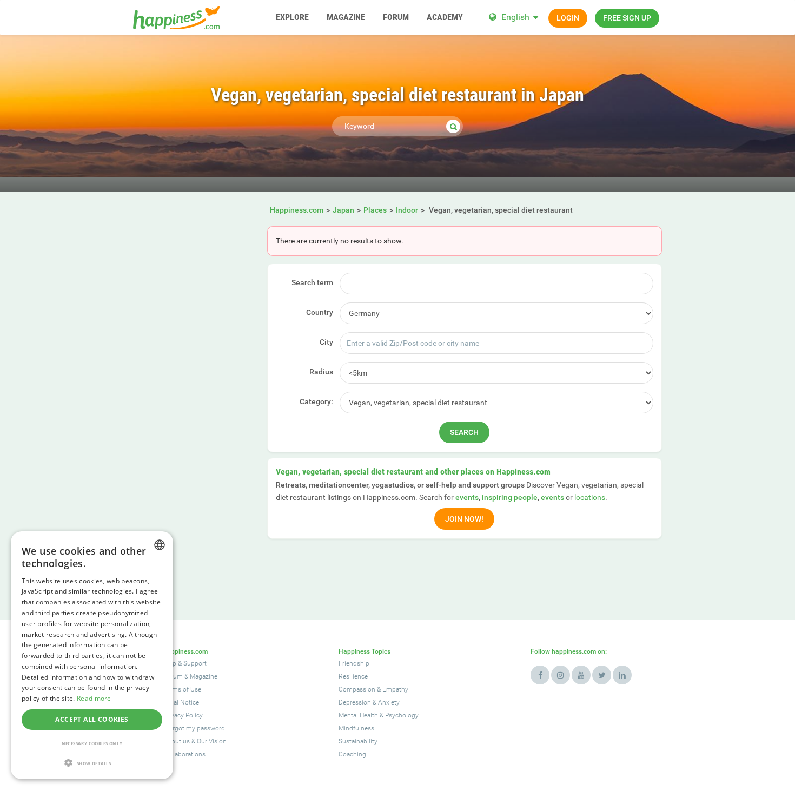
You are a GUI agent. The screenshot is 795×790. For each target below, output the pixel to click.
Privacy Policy (183, 715)
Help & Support (185, 663)
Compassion (357, 689)
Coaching (352, 754)
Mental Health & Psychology (379, 715)
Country (319, 312)
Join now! (464, 519)
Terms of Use (182, 689)
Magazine (203, 676)
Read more (94, 698)
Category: (316, 401)
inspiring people (510, 497)
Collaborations (184, 754)
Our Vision (212, 741)
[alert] (92, 655)
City (326, 342)
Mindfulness (356, 728)
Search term (312, 282)
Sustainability (358, 741)
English (515, 17)
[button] (92, 762)
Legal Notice (181, 702)
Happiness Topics (364, 651)
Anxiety (389, 702)
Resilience (353, 676)
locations (589, 497)
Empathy (395, 689)
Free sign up (627, 18)
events (467, 497)
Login (567, 18)
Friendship (354, 663)
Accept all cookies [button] (91, 719)
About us (176, 741)
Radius (321, 371)
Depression (355, 702)
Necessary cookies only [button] (92, 743)
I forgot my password (194, 728)
